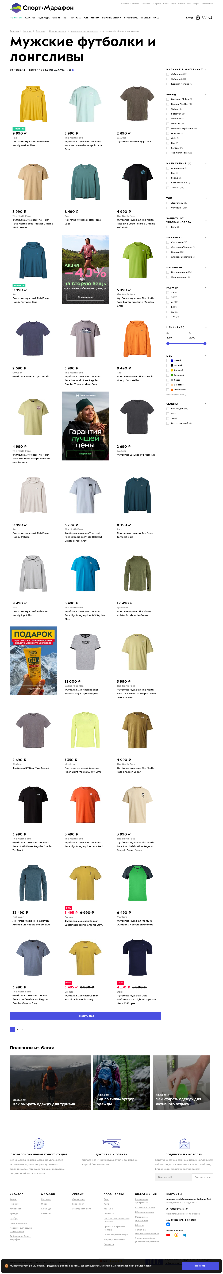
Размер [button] (172, 287)
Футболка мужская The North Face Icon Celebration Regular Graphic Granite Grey (31, 999)
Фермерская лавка (114, 1239)
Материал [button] (174, 237)
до (190, 333)
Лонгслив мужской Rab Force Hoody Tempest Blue (31, 300)
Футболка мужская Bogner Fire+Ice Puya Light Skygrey (81, 692)
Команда (46, 1209)
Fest (189, 4)
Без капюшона (181, 272)
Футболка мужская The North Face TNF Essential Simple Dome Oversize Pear (136, 694)
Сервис (157, 4)
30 (174, 418)
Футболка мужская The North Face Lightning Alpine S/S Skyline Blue (85, 615)
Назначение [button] (177, 163)
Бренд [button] (171, 94)
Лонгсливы (179, 203)
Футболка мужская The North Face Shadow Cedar (135, 770)
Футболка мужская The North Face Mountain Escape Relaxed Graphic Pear (31, 459)
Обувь (56, 18)
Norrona (177, 133)
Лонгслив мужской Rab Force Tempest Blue (135, 535)
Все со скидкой (181, 423)
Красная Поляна (181, 84)
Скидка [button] (172, 403)
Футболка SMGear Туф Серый (31, 768)
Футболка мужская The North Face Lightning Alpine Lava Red (83, 844)
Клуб (173, 4)
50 (174, 414)
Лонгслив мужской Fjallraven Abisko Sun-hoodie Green (135, 613)
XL (174, 312)
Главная (14, 31)
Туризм (76, 18)
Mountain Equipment (184, 129)
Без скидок (179, 409)
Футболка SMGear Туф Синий (31, 376)
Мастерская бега (81, 1209)
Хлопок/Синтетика (183, 257)
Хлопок (177, 252)
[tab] (186, 69)
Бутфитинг (78, 1204)
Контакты (146, 4)
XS (174, 292)
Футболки (179, 208)
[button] (189, 163)
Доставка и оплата (129, 4)
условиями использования (118, 1266)
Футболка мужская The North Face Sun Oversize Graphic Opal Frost (83, 145)
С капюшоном (180, 277)
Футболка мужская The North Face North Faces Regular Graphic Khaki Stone (33, 224)
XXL (175, 317)
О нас (44, 1204)
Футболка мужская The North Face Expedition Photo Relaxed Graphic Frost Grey (83, 537)
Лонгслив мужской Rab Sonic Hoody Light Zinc (31, 613)
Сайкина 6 (178, 79)
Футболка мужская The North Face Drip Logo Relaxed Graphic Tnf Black (136, 224)
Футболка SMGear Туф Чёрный (136, 455)
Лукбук (14, 1218)
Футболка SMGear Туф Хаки (134, 141)
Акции (13, 1199)
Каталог (30, 18)
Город (176, 178)
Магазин (48, 1194)
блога (48, 1047)
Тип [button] (169, 198)
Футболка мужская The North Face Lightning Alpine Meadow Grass (135, 302)
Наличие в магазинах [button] (184, 69)
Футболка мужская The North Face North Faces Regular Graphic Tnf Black (33, 846)
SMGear (121, 138)
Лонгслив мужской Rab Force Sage (83, 222)
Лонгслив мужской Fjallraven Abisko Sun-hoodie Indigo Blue (31, 923)
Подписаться (202, 1177)
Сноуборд (131, 18)
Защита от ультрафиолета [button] (178, 220)
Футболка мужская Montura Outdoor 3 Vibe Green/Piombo (135, 923)
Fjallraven (123, 607)
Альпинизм (91, 18)
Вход (189, 17)
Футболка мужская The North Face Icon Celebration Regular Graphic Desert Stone (135, 846)
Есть (175, 227)
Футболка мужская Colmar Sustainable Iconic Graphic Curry (84, 923)
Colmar (69, 917)
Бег (65, 18)
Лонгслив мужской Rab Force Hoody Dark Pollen (31, 143)
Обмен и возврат (144, 1212)
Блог (165, 4)
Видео (181, 4)
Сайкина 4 (179, 74)
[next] (22, 1029)
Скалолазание (180, 183)
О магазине (207, 4)
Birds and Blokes (181, 99)
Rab (15, 138)
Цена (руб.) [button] (175, 327)
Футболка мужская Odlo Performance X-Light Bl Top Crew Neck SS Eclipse (136, 1000)
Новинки (16, 18)
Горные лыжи (111, 18)
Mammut (177, 119)
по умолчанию (60, 70)
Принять (200, 1266)
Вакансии (46, 1214)
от (167, 333)
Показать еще (85, 1016)
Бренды (145, 18)
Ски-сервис (78, 1199)
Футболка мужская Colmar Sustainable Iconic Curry (81, 998)
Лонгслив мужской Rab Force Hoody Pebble (31, 535)
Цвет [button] (170, 355)
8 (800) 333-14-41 (177, 1209)
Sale (156, 18)
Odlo (120, 992)
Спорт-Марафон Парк (116, 1235)
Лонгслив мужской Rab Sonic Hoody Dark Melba (135, 378)
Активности (16, 1209)
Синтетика (179, 242)
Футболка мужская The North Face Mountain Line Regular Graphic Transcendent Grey (83, 380)
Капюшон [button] (174, 267)
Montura (70, 764)
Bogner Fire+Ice (74, 686)
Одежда (44, 18)
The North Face (74, 138)
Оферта (139, 1225)
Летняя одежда (57, 31)
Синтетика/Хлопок (183, 247)
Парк (196, 4)
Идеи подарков (18, 1223)
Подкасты (109, 1214)
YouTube (108, 1209)
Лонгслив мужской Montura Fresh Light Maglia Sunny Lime (83, 770)
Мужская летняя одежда (84, 31)
